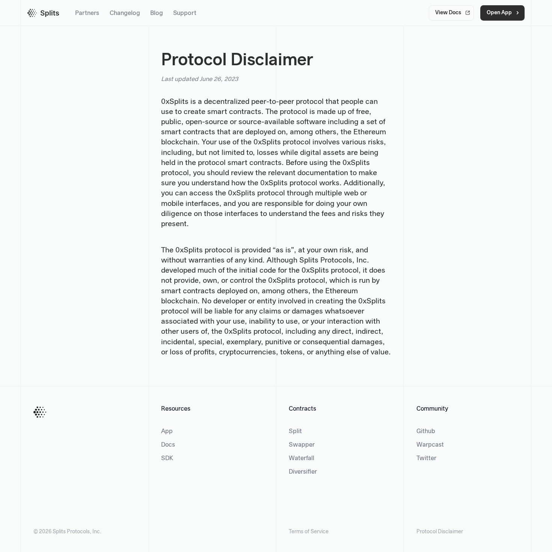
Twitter (426, 458)
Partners (87, 13)
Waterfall (301, 458)
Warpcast (430, 445)
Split (295, 431)
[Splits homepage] (43, 12)
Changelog (125, 13)
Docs (168, 445)
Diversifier (303, 472)
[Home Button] (39, 412)
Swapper (302, 445)
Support (184, 13)
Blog (156, 13)
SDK (167, 458)
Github (425, 431)
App (167, 431)
